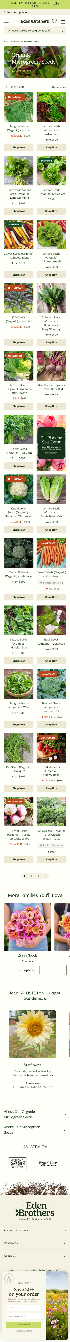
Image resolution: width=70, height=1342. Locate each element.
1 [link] (24, 875)
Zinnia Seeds (27, 955)
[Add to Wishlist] (28, 96)
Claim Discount (24, 1325)
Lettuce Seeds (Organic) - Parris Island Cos (51, 512)
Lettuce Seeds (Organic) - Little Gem (51, 191)
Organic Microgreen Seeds (25, 41)
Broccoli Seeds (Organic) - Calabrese (18, 574)
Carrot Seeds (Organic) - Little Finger (51, 574)
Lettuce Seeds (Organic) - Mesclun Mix (18, 643)
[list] (35, 1052)
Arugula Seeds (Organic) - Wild (18, 705)
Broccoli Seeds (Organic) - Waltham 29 (51, 707)
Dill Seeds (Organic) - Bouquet (18, 768)
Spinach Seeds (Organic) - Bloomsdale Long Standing (51, 323)
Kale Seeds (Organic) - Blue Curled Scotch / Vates (51, 834)
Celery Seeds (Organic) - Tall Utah (18, 450)
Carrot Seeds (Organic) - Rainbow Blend (18, 255)
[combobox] (35, 30)
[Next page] (45, 876)
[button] (6, 21)
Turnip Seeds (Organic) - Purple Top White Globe (18, 834)
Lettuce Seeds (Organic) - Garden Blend (51, 130)
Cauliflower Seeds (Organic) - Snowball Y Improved (18, 512)
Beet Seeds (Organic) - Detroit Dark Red (51, 387)
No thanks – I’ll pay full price (24, 1330)
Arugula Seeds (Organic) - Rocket (18, 128)
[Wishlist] (54, 21)
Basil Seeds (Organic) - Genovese (51, 641)
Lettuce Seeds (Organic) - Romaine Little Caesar (19, 389)
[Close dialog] (65, 1274)
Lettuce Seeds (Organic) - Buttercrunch (51, 257)
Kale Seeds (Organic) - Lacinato (19, 319)
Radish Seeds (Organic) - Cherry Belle (51, 770)
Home (6, 41)
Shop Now (19, 147)
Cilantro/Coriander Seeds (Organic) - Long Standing (19, 193)
